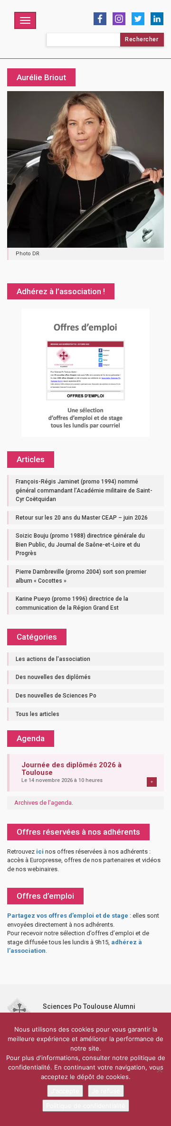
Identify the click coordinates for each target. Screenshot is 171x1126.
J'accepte (65, 1091)
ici (40, 851)
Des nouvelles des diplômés (53, 677)
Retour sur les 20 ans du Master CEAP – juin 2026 (82, 517)
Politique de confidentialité (85, 1105)
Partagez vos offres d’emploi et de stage (67, 915)
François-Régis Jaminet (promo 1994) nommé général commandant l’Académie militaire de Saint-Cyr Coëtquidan (84, 490)
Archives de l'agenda (43, 802)
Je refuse (106, 1091)
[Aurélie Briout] (85, 169)
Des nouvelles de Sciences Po (56, 695)
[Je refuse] (159, 1069)
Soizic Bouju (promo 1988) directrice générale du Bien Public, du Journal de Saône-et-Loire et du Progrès (80, 544)
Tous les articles (37, 714)
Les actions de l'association (53, 659)
